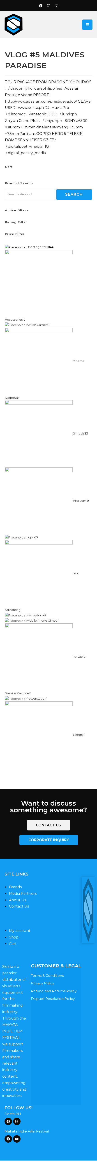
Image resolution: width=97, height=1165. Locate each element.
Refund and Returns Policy (53, 991)
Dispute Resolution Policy (53, 998)
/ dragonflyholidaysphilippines (35, 88)
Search (74, 194)
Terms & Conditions (47, 975)
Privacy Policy (42, 983)
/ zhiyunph (53, 121)
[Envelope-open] (56, 5)
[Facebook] (40, 5)
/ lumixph (69, 114)
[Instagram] (48, 5)
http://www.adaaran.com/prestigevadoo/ (41, 101)
